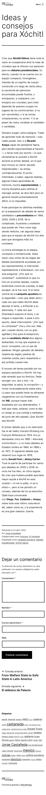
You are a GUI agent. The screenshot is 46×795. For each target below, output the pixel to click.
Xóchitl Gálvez (22, 543)
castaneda (15, 724)
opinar (13, 755)
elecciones (10, 733)
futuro (22, 737)
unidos (39, 759)
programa (6, 759)
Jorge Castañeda (13, 533)
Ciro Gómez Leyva (34, 725)
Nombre (7, 607)
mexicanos (18, 751)
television (16, 759)
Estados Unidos (8, 737)
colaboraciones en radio (19, 729)
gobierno (29, 736)
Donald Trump (34, 729)
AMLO (26, 719)
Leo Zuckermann (35, 745)
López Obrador (7, 751)
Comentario (8, 578)
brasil (31, 719)
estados (37, 732)
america (19, 719)
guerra (11, 740)
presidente (39, 755)
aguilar (4, 719)
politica (29, 755)
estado (30, 733)
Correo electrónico (12, 623)
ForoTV (17, 737)
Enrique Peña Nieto (21, 733)
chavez (26, 725)
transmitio (26, 759)
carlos (4, 725)
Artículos (24, 536)
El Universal (34, 536)
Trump (33, 759)
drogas (4, 733)
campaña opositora (26, 539)
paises (23, 755)
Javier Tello (37, 740)
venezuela (12, 763)
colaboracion (6, 729)
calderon (37, 719)
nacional (38, 751)
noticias (6, 755)
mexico (29, 750)
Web (4, 638)
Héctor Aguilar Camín (24, 740)
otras (18, 755)
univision (5, 763)
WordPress (26, 785)
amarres (11, 719)
